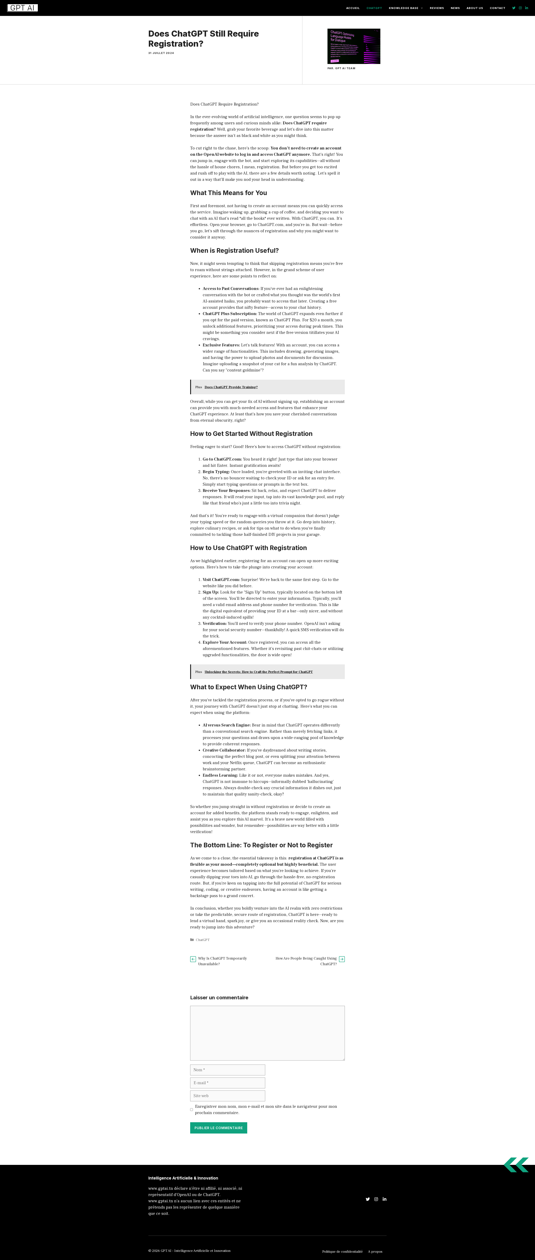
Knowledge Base (403, 8)
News (455, 8)
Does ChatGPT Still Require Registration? (203, 38)
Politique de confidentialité (342, 1251)
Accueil (353, 8)
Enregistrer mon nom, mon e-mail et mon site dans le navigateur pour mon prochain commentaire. (266, 1110)
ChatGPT (374, 8)
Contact (498, 8)
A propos (375, 1251)
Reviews (437, 8)
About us (475, 8)
